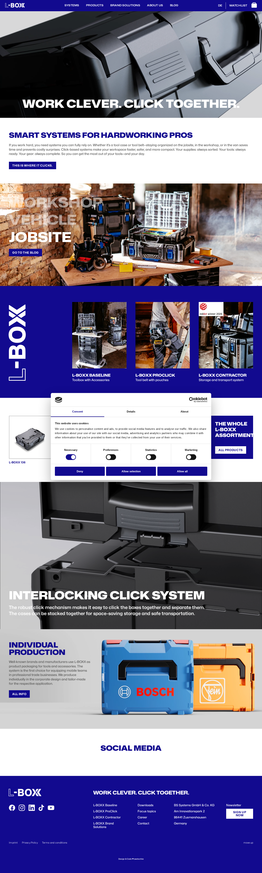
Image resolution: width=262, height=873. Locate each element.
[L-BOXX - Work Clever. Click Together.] (15, 6)
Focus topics (147, 811)
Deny (80, 471)
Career (142, 817)
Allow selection (131, 471)
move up (248, 842)
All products (231, 450)
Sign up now (239, 813)
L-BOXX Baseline (105, 805)
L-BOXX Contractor (107, 817)
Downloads (145, 805)
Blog (174, 5)
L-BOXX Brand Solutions (103, 825)
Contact (143, 823)
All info (19, 694)
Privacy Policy (30, 842)
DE (220, 5)
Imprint (13, 842)
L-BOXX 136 (17, 462)
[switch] (111, 457)
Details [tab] (131, 411)
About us (155, 5)
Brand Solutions (125, 5)
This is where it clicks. (32, 165)
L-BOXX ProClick (105, 811)
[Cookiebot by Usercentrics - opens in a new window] (191, 399)
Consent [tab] (77, 411)
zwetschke (139, 859)
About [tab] (184, 411)
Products (94, 5)
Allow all (182, 471)
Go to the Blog (25, 252)
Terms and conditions (54, 842)
